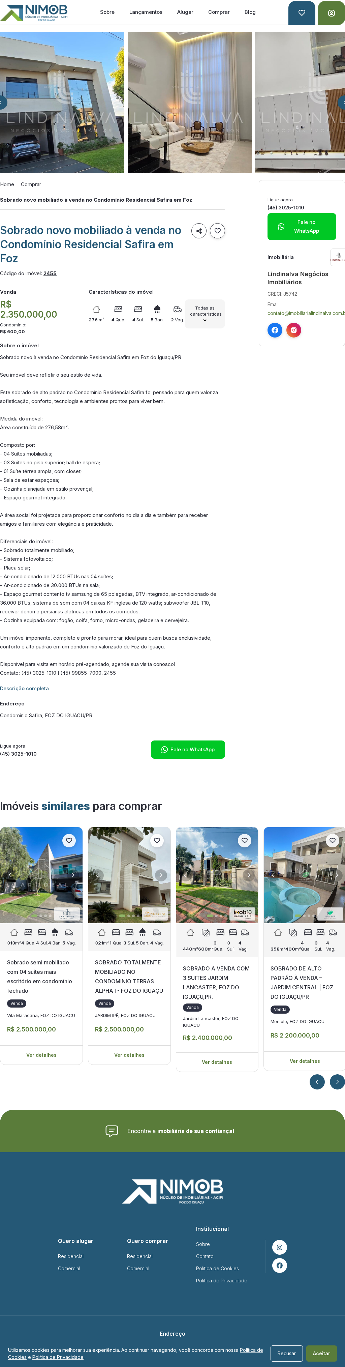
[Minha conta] (331, 13)
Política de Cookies (217, 1268)
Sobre (107, 12)
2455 (50, 273)
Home (7, 184)
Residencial (71, 1256)
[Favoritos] (301, 13)
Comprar (219, 12)
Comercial (69, 1268)
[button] (10, 875)
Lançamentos (145, 12)
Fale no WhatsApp (188, 749)
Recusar (287, 1353)
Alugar (185, 12)
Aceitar (321, 1353)
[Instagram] (293, 330)
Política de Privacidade (221, 1280)
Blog (250, 12)
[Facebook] (275, 330)
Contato (205, 1256)
